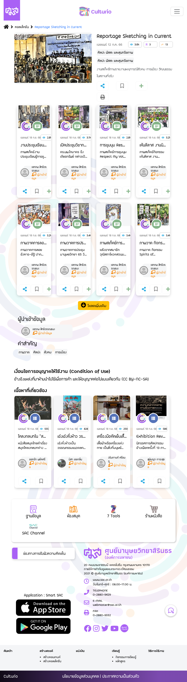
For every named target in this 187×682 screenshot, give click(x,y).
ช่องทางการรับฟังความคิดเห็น (44, 553)
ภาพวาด (24, 352)
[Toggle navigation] (177, 11)
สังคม (48, 352)
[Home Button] (6, 27)
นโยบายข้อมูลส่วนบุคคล (80, 676)
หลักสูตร (120, 661)
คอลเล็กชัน (22, 27)
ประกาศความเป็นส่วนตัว (120, 676)
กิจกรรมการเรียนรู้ (126, 657)
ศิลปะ (36, 352)
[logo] (95, 11)
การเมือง (61, 352)
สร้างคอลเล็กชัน (52, 661)
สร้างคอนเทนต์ (51, 657)
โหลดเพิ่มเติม (96, 305)
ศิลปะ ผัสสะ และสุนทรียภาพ (115, 52)
